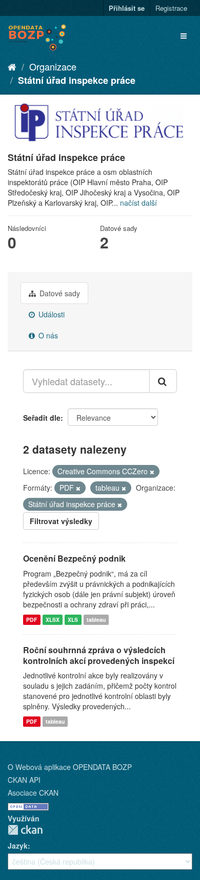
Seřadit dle (42, 417)
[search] (163, 381)
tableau (96, 619)
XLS (73, 619)
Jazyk (18, 845)
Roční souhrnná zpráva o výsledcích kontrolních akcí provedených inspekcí (98, 655)
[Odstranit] (152, 472)
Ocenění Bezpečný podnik (74, 558)
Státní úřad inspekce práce (76, 80)
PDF (31, 619)
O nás (47, 335)
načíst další (138, 202)
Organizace (52, 66)
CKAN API (24, 780)
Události (50, 314)
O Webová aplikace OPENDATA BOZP (70, 767)
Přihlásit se (127, 8)
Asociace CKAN (33, 792)
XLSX (52, 619)
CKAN (25, 829)
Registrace (171, 8)
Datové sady (58, 293)
